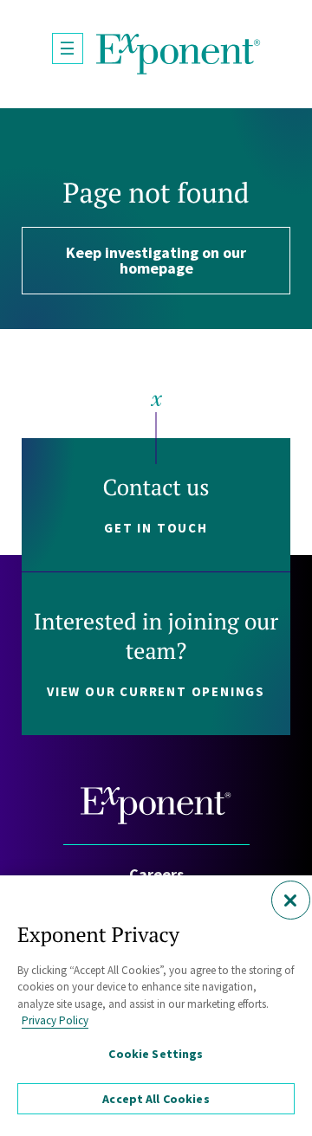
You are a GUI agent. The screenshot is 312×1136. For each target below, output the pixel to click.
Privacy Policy (55, 1020)
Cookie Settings (155, 1054)
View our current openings (156, 691)
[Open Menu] (67, 48)
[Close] (290, 900)
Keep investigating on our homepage (156, 260)
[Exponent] (178, 54)
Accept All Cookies (156, 1099)
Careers (156, 874)
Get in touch (156, 528)
